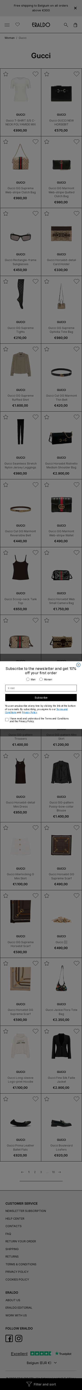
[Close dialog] (78, 665)
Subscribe (41, 697)
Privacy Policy (29, 712)
